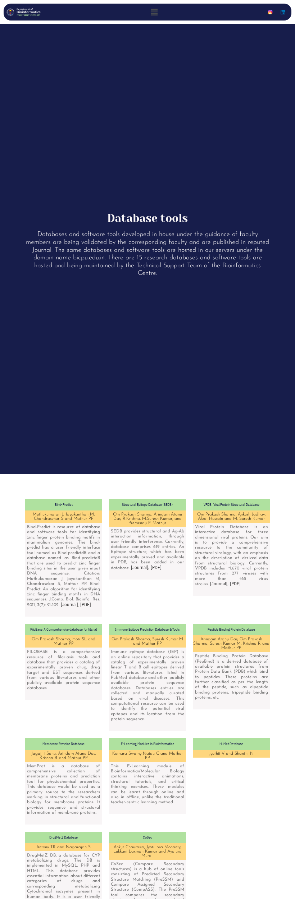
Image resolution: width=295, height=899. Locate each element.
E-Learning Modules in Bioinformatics (147, 743)
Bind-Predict (64, 504)
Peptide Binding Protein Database (231, 629)
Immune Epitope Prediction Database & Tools (147, 629)
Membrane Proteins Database (63, 743)
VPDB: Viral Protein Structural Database (231, 504)
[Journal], (140, 567)
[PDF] (85, 604)
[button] (154, 12)
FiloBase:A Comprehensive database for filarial (63, 629)
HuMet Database (231, 743)
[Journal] (69, 604)
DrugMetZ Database (63, 837)
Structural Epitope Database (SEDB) (147, 504)
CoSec (147, 837)
